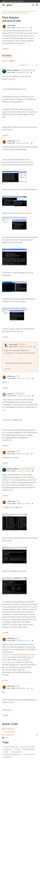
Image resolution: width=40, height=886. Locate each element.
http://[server (7, 420)
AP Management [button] (29, 749)
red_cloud (13, 344)
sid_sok (10, 394)
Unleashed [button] (7, 757)
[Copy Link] (31, 28)
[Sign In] (37, 5)
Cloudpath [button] (7, 749)
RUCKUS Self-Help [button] (10, 747)
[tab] (7, 55)
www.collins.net (8, 662)
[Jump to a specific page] (36, 65)
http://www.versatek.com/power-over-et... (19, 655)
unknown (11, 25)
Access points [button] (16, 752)
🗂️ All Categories (8, 729)
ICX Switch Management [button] (12, 754)
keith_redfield (13, 70)
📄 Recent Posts (8, 732)
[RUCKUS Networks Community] (9, 5)
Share (5, 49)
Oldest (11, 61)
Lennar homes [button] (29, 754)
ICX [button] (17, 749)
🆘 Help (5, 738)
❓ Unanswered (20, 735)
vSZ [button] (5, 752)
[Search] (33, 5)
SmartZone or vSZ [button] (27, 747)
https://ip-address (24, 213)
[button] (14, 176)
